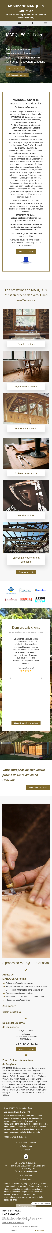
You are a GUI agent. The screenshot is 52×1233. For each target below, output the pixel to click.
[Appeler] (6, 23)
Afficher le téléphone (28, 1171)
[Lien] (19, 23)
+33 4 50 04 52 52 (26, 1043)
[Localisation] (32, 23)
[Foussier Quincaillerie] (26, 599)
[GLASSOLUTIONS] (11, 599)
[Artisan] (26, 260)
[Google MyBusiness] (26, 1156)
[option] (26, 645)
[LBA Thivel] (41, 599)
